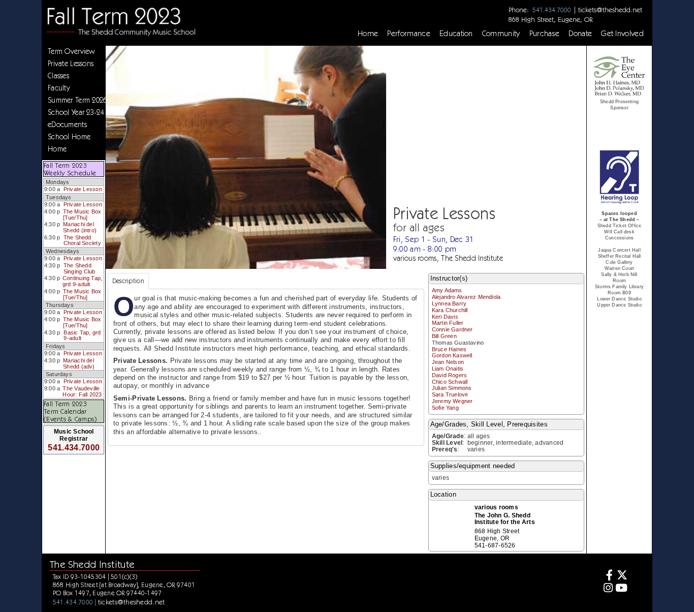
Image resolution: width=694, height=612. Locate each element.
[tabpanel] (266, 367)
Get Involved (622, 33)
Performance (408, 33)
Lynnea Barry (449, 303)
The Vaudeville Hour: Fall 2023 (82, 391)
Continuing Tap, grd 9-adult (82, 281)
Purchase (544, 33)
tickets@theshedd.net (610, 10)
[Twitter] (621, 576)
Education (456, 33)
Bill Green (444, 336)
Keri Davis (445, 317)
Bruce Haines (449, 349)
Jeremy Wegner (452, 401)
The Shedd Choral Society (82, 240)
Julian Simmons (452, 388)
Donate (580, 33)
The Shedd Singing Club (80, 268)
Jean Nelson (448, 362)
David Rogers (449, 375)
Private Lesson (83, 189)
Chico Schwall (450, 382)
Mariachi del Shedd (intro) (80, 227)
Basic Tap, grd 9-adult (82, 335)
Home (368, 33)
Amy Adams (447, 290)
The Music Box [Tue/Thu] (82, 214)
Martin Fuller (448, 323)
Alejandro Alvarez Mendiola (466, 297)
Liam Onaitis (448, 368)
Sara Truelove (450, 394)
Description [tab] (128, 281)
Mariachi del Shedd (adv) (78, 363)
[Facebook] (607, 576)
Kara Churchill (450, 310)
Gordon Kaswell (452, 355)
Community (501, 33)
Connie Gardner (452, 329)
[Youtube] (621, 589)
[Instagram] (607, 589)
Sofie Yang (445, 408)
